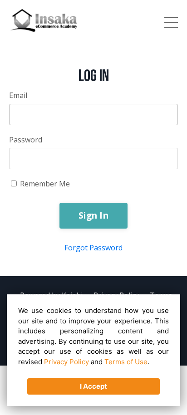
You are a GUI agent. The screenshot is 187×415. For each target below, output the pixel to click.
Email (18, 95)
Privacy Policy (66, 361)
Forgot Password (93, 248)
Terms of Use (126, 361)
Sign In (93, 215)
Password (25, 140)
